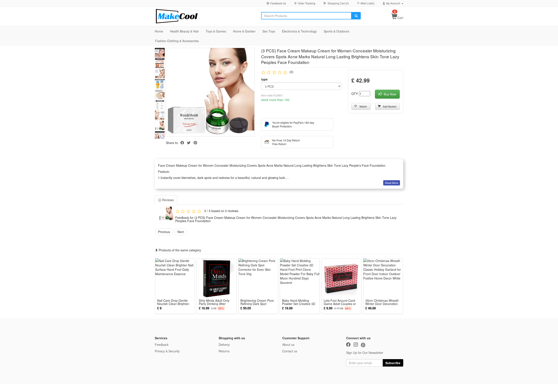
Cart (400, 17)
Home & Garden (244, 31)
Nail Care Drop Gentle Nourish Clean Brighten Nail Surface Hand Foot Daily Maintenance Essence (173, 302)
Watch (363, 106)
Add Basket (389, 106)
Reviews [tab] (167, 200)
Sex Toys (268, 31)
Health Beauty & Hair (184, 31)
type (264, 79)
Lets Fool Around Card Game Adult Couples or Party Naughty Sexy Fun (340, 302)
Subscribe (392, 363)
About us (288, 344)
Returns (224, 351)
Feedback (161, 344)
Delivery (224, 344)
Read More (391, 183)
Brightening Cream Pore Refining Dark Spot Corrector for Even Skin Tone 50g (257, 302)
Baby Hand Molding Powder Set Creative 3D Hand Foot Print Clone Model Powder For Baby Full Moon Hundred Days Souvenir (299, 302)
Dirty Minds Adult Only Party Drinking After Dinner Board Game (214, 302)
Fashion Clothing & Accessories (177, 41)
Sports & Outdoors (336, 31)
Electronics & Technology (299, 31)
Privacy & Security (167, 351)
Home (159, 31)
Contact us (289, 351)
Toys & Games (216, 31)
